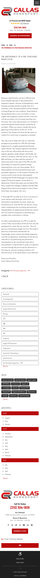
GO (20, 545)
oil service (15, 384)
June (6, 443)
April (6, 449)
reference (13, 396)
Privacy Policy (20, 562)
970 (4, 319)
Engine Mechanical (9, 309)
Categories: (7, 288)
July (6, 440)
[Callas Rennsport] (20, 11)
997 (4, 333)
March (7, 452)
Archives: (6, 408)
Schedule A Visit (20, 531)
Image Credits (20, 558)
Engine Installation (19, 392)
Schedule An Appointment (20, 36)
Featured (6, 294)
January (7, 424)
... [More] (4, 366)
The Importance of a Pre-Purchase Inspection (16, 48)
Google (12, 525)
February (8, 455)
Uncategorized (8, 299)
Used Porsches (24, 396)
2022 (5, 429)
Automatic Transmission (11, 353)
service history (20, 380)
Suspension (7, 348)
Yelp (20, 525)
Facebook (8, 525)
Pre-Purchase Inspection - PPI (20, 271)
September (9, 437)
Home (3, 45)
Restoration (31, 392)
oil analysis (6, 388)
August (7, 418)
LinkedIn (28, 525)
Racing (5, 314)
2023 (5, 413)
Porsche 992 (24, 388)
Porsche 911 (6, 392)
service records (8, 380)
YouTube (24, 525)
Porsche (15, 388)
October (8, 434)
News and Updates (9, 304)
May (6, 421)
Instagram (32, 525)
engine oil (25, 384)
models (5, 396)
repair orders (32, 380)
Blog (10, 45)
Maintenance (7, 358)
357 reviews (24, 23)
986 (4, 324)
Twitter (16, 525)
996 (4, 329)
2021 (4, 460)
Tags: (4, 375)
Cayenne (6, 338)
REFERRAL (6, 384)
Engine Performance (10, 343)
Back (5, 276)
